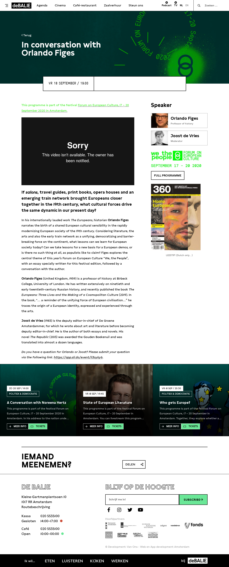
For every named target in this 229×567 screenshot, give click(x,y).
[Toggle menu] (6, 5)
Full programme (167, 175)
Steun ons (136, 5)
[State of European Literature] (107, 403)
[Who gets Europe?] (175, 403)
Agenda (42, 5)
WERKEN (119, 561)
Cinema (60, 5)
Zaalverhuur (112, 5)
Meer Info (20, 426)
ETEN (50, 561)
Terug (27, 35)
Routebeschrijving (35, 507)
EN (186, 5)
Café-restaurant (85, 5)
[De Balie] (21, 6)
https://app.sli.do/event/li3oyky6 (78, 357)
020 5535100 (50, 516)
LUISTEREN (72, 561)
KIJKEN (97, 561)
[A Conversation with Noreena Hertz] (36, 403)
